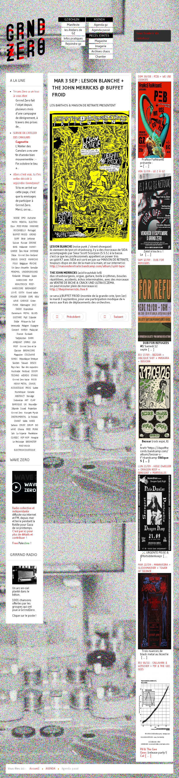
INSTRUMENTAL (18, 417)
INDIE (19, 309)
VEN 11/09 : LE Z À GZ (151, 171)
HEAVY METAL (20, 383)
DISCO (33, 363)
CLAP (32, 400)
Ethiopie (26, 276)
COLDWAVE (29, 354)
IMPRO (27, 342)
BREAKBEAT (30, 288)
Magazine (18, 354)
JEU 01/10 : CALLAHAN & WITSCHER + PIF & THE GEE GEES (154, 666)
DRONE (32, 243)
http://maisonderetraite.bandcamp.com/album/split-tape (87, 266)
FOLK (15, 263)
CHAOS (32, 383)
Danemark (16, 313)
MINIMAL (15, 272)
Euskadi (28, 334)
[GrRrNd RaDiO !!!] (24, 574)
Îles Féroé (23, 251)
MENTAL (23, 222)
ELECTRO (33, 222)
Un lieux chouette (20, 267)
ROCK (34, 379)
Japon (34, 276)
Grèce (32, 301)
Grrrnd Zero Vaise (20, 379)
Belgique (24, 263)
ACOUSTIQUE (17, 388)
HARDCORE (21, 280)
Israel (23, 408)
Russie (24, 243)
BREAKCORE (29, 350)
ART (26, 400)
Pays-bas (15, 367)
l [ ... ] (147, 756)
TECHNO (15, 375)
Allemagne (25, 305)
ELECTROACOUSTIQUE (24, 450)
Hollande (23, 247)
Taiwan (24, 363)
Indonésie (18, 400)
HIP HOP (25, 437)
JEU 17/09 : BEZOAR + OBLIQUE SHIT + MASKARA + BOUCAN (153, 358)
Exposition (28, 309)
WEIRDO (25, 375)
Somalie (34, 267)
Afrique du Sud (28, 321)
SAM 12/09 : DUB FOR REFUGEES (151, 261)
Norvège (30, 396)
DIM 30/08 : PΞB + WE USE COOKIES (154, 78)
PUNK (35, 429)
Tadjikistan (20, 338)
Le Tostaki (33, 417)
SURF (16, 238)
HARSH (24, 330)
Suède (35, 388)
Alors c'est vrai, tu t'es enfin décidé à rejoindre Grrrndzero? (27, 179)
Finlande (16, 276)
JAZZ (34, 305)
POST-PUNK (22, 226)
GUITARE (17, 317)
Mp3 (25, 317)
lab (13, 433)
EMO (23, 218)
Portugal (32, 230)
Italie (16, 321)
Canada (30, 392)
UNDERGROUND (30, 272)
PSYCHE (32, 263)
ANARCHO (33, 259)
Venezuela (15, 325)
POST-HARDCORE (23, 286)
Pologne (25, 325)
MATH (14, 222)
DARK (31, 338)
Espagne (34, 325)
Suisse (16, 243)
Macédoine (32, 433)
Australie (15, 371)
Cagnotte (21, 142)
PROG (28, 388)
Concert (15, 330)
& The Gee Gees (148, 750)
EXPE (30, 296)
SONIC (14, 359)
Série (23, 238)
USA (34, 342)
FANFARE (34, 226)
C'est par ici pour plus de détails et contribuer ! (22, 534)
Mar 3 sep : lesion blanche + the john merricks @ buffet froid (88, 87)
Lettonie (31, 238)
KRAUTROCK (21, 284)
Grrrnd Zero (16, 412)
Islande (32, 317)
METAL (26, 313)
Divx (12, 226)
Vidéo (25, 421)
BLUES (34, 313)
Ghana (21, 429)
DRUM (30, 425)
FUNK (15, 305)
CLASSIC (15, 437)
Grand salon (32, 292)
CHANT (17, 421)
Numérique (20, 392)
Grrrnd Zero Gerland (28, 255)
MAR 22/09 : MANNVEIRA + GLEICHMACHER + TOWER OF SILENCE (154, 568)
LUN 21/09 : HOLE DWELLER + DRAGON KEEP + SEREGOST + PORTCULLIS (154, 469)
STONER (22, 296)
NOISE (16, 218)
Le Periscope (18, 441)
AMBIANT (17, 342)
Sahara (14, 425)
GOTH (21, 292)
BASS (15, 247)
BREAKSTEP (31, 441)
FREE (28, 429)
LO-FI (14, 292)
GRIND (32, 234)
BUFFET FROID (20, 234)
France (20, 334)
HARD (32, 421)
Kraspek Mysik (31, 412)
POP (31, 280)
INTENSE (34, 251)
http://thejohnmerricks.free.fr (69, 289)
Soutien (16, 363)
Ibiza (14, 255)
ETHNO (34, 375)
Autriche (32, 218)
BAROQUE (17, 404)
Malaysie (33, 330)
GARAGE (24, 301)
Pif (141, 749)
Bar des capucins (30, 367)
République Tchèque (28, 359)
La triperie (21, 433)
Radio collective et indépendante (23, 509)
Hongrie (34, 437)
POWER (13, 296)
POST (15, 346)
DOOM (34, 371)
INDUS (14, 259)
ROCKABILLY (20, 230)
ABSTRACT (20, 396)
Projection (32, 408)
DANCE (22, 259)
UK (25, 404)
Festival (25, 371)
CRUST (22, 425)
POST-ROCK (24, 446)
